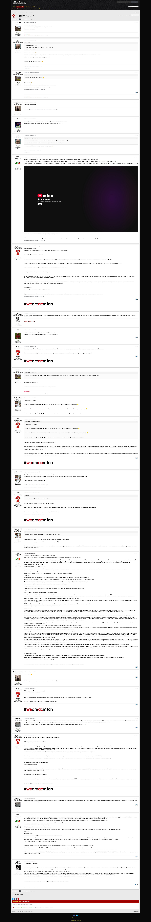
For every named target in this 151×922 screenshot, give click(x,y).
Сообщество (20, 6)
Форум (13, 8)
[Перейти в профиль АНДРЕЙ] (13, 16)
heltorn (18, 118)
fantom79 (17, 718)
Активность (27, 6)
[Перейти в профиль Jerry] (18, 319)
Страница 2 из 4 (33, 19)
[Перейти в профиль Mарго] (18, 867)
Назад (15, 19)
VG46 (17, 157)
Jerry (18, 313)
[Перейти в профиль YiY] (18, 336)
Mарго (18, 861)
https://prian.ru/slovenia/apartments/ (31, 453)
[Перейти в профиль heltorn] (18, 125)
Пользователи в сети (43, 8)
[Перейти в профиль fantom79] (18, 724)
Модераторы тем (26, 8)
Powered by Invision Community (75, 920)
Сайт (14, 6)
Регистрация (134, 2)
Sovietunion (18, 22)
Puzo (18, 40)
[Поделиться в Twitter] (13, 899)
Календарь (19, 8)
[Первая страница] (13, 19)
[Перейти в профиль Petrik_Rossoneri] (18, 108)
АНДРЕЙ (17, 246)
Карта (34, 6)
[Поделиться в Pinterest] (18, 899)
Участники (47, 907)
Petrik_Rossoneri (17, 102)
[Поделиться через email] (16, 899)
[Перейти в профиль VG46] (18, 163)
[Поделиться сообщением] (137, 22)
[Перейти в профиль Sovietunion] (18, 28)
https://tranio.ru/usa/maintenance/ (30, 764)
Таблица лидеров (52, 8)
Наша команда (34, 8)
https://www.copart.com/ (95, 829)
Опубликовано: (30, 22)
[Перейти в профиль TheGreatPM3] (18, 404)
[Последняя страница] (29, 19)
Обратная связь (75, 917)
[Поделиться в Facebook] (14, 899)
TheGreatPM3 (18, 398)
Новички (51, 907)
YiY (18, 330)
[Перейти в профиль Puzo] (18, 46)
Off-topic (31, 16)
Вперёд (26, 19)
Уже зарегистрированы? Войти (123, 2)
